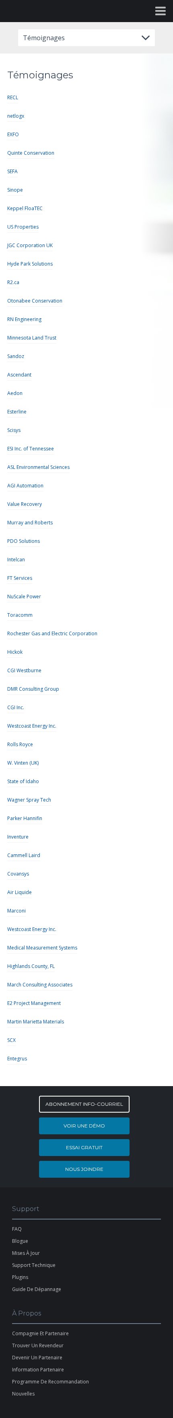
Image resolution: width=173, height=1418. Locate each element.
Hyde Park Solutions (30, 263)
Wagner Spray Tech (29, 799)
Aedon (15, 393)
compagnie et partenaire (40, 1333)
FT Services (19, 578)
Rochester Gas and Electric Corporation (52, 633)
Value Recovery (24, 504)
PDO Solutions (23, 541)
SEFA (12, 171)
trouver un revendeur (38, 1345)
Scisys (14, 430)
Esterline (17, 411)
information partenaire (38, 1369)
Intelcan (16, 559)
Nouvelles (23, 1393)
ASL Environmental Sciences (38, 467)
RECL (12, 97)
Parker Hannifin (24, 818)
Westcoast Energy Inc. (31, 725)
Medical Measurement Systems (42, 947)
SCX (11, 1040)
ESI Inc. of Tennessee (30, 448)
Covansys (18, 873)
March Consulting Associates (39, 984)
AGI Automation (25, 485)
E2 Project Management (34, 1003)
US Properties (23, 226)
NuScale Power (24, 596)
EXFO (13, 134)
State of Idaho (23, 781)
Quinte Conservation (30, 152)
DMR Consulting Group (33, 688)
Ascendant (19, 374)
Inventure (18, 836)
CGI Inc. (15, 707)
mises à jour (26, 1253)
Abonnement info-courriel (84, 1104)
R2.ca (13, 282)
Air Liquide (19, 892)
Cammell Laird (23, 855)
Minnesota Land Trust (31, 337)
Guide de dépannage (36, 1289)
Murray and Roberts (30, 522)
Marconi (16, 910)
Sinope (15, 189)
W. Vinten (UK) (23, 762)
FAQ (17, 1229)
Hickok (15, 652)
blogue (20, 1241)
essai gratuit (84, 1147)
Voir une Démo (84, 1126)
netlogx (15, 116)
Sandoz (15, 356)
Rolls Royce (20, 744)
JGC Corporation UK (30, 245)
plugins (20, 1277)
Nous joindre (84, 1169)
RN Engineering (24, 319)
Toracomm (20, 615)
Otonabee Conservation (34, 300)
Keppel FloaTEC (25, 208)
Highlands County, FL (31, 966)
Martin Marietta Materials (35, 1021)
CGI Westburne (24, 670)
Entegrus (17, 1058)
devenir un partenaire (37, 1357)
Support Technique (34, 1265)
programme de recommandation (50, 1381)
